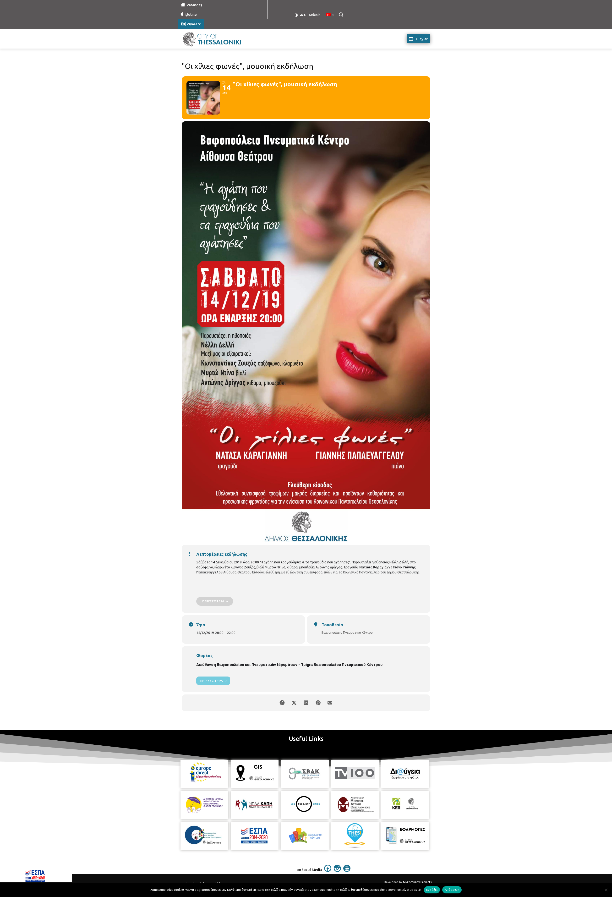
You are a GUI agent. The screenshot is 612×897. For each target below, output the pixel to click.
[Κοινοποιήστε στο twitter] (294, 703)
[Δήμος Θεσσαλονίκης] (216, 39)
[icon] (328, 870)
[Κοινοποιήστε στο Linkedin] (306, 703)
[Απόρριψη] (606, 889)
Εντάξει (431, 889)
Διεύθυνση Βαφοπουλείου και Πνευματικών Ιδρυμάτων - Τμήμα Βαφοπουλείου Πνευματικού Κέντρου (289, 664)
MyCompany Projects (417, 882)
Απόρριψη (452, 889)
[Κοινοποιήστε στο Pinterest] (318, 703)
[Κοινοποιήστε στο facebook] (282, 703)
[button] (341, 14)
